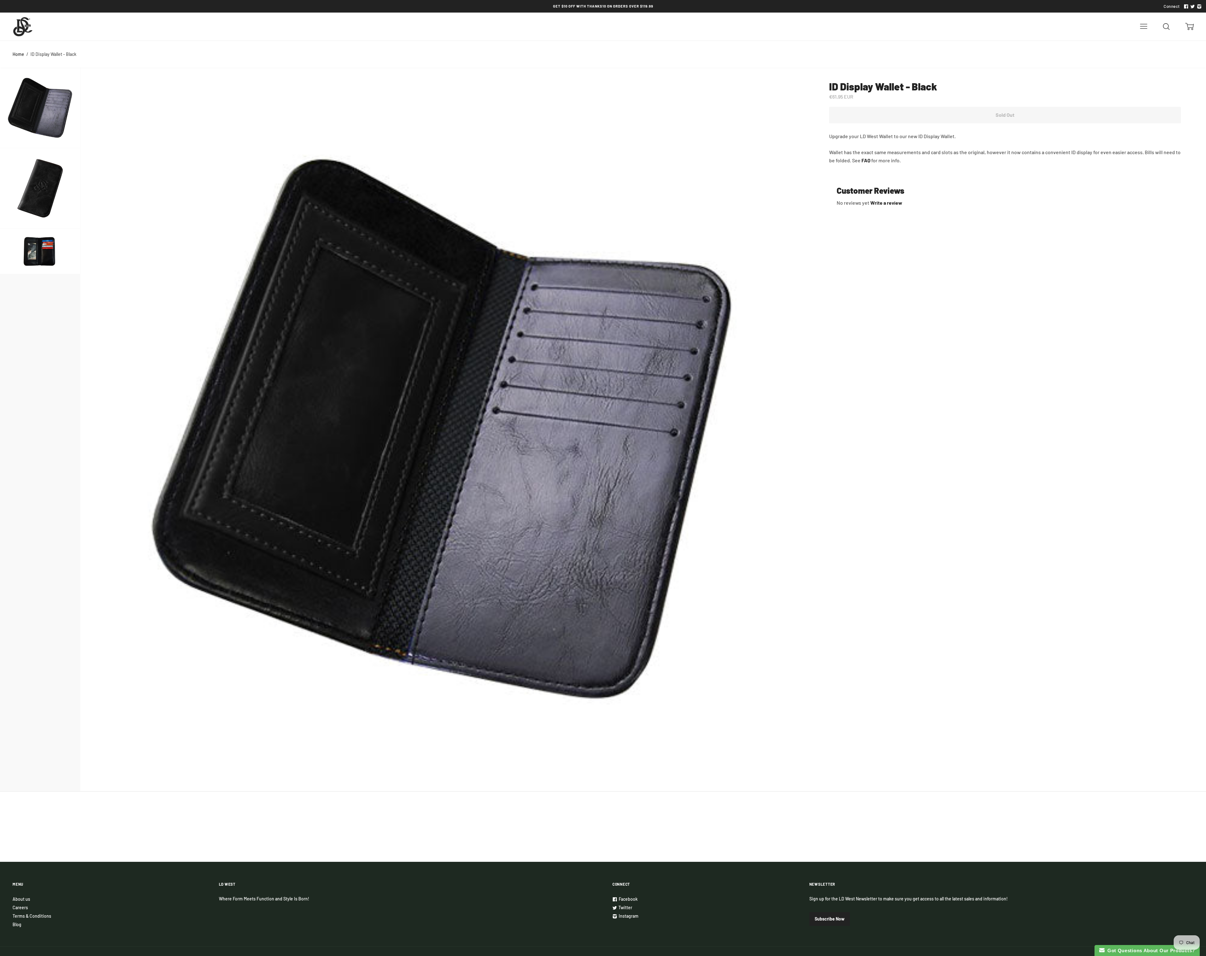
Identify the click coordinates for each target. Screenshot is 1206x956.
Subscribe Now (830, 918)
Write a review (886, 203)
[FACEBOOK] (1185, 6)
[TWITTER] (1192, 6)
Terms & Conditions (32, 916)
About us (21, 899)
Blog (17, 924)
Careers (20, 907)
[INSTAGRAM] (1198, 6)
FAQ (865, 160)
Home (18, 54)
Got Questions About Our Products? (1150, 950)
